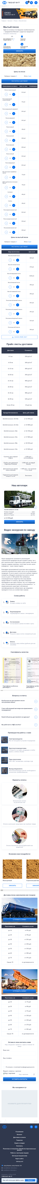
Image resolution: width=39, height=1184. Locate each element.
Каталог (10, 20)
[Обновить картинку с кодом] (34, 1074)
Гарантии (19, 1140)
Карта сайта (19, 1158)
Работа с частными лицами (20, 1153)
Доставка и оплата (19, 1137)
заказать (12, 885)
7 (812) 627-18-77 (14, 2)
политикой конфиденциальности (24, 1067)
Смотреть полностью (9, 33)
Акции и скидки (19, 1143)
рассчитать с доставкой (19, 81)
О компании (19, 1131)
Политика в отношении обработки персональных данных (19, 1149)
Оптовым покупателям (19, 1155)
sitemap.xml (19, 1161)
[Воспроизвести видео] (19, 544)
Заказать (19, 51)
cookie (22, 1180)
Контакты (19, 1146)
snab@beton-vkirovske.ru (9, 1170)
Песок (15, 20)
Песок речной (7, 880)
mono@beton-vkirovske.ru (10, 1168)
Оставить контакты (19, 1079)
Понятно (30, 1180)
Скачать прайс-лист (20, 337)
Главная (4, 20)
